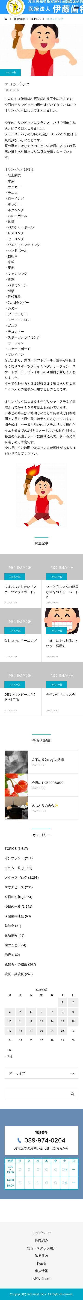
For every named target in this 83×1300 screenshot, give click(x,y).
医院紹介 (41, 1240)
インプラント (14, 858)
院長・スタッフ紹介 (41, 1248)
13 (41, 1021)
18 (20, 1031)
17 (10, 1031)
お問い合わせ (41, 1278)
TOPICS (11, 848)
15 (62, 1021)
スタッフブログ (16, 877)
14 (52, 1021)
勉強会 (9, 926)
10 (10, 1021)
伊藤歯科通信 (14, 916)
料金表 (41, 1263)
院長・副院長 (14, 974)
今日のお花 (13, 897)
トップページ (41, 1233)
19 (31, 1031)
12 (31, 1021)
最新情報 (11, 935)
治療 (8, 955)
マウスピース (14, 887)
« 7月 (8, 1056)
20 (41, 1031)
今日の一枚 (13, 906)
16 (73, 1021)
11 (20, 1021)
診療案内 (41, 1256)
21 (52, 1031)
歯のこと (11, 945)
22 (62, 1031)
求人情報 (41, 1271)
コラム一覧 (10, 72)
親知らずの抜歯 (16, 964)
